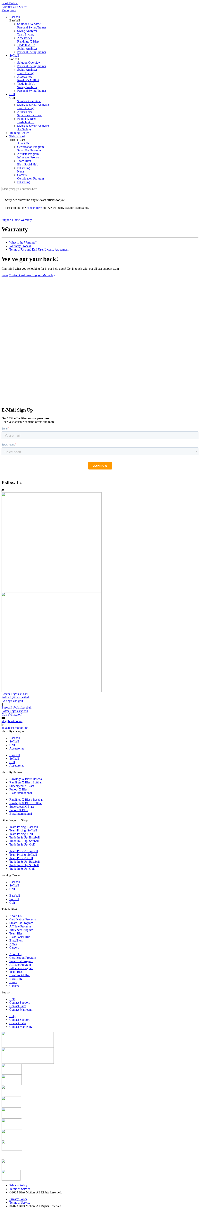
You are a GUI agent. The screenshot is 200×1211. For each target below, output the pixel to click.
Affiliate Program (28, 154)
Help (12, 999)
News (20, 171)
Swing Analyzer (27, 31)
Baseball (14, 17)
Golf (12, 94)
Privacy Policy (18, 1185)
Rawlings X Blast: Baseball (26, 779)
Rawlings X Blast (28, 41)
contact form (34, 207)
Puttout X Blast (26, 118)
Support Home (11, 219)
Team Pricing (25, 34)
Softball (14, 55)
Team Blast (24, 161)
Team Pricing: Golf (21, 834)
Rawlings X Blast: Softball (25, 782)
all (12, 721)
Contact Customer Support (25, 275)
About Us (23, 143)
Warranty (26, 219)
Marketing (48, 275)
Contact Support (19, 1002)
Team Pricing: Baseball (23, 827)
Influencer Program (29, 157)
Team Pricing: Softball (23, 830)
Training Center (19, 132)
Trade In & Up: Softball (24, 841)
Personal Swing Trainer (31, 27)
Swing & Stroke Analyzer (33, 104)
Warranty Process (20, 246)
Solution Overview (29, 24)
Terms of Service (19, 1189)
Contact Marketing (20, 1009)
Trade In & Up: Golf (22, 844)
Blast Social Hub (27, 164)
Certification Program (30, 146)
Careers (22, 175)
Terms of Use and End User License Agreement (38, 249)
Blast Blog (23, 168)
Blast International (20, 793)
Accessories (24, 38)
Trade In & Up (26, 45)
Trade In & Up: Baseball (24, 837)
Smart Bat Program (29, 150)
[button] (100, 402)
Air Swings (24, 129)
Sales (5, 275)
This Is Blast (17, 136)
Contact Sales (17, 1006)
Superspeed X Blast (29, 115)
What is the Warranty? (23, 242)
